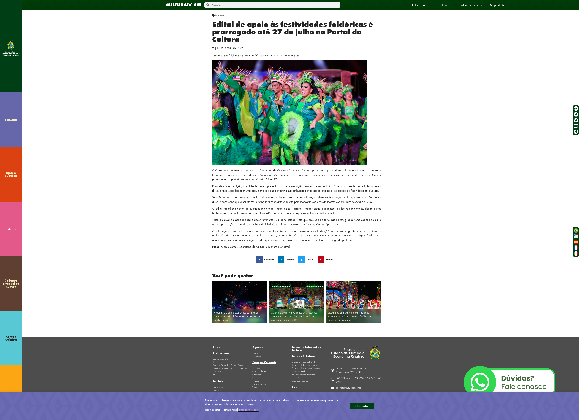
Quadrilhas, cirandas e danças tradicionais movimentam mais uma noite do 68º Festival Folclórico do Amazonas (349, 316)
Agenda (257, 347)
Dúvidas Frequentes (470, 5)
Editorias (11, 120)
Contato (442, 5)
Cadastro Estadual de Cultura (11, 284)
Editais (11, 229)
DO (183, 5)
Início (216, 347)
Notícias (219, 15)
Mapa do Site (498, 5)
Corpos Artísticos (11, 338)
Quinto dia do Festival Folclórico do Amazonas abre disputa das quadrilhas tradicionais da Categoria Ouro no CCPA (294, 316)
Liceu (295, 387)
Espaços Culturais (11, 174)
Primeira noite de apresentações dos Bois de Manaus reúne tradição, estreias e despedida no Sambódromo (238, 316)
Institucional (419, 5)
